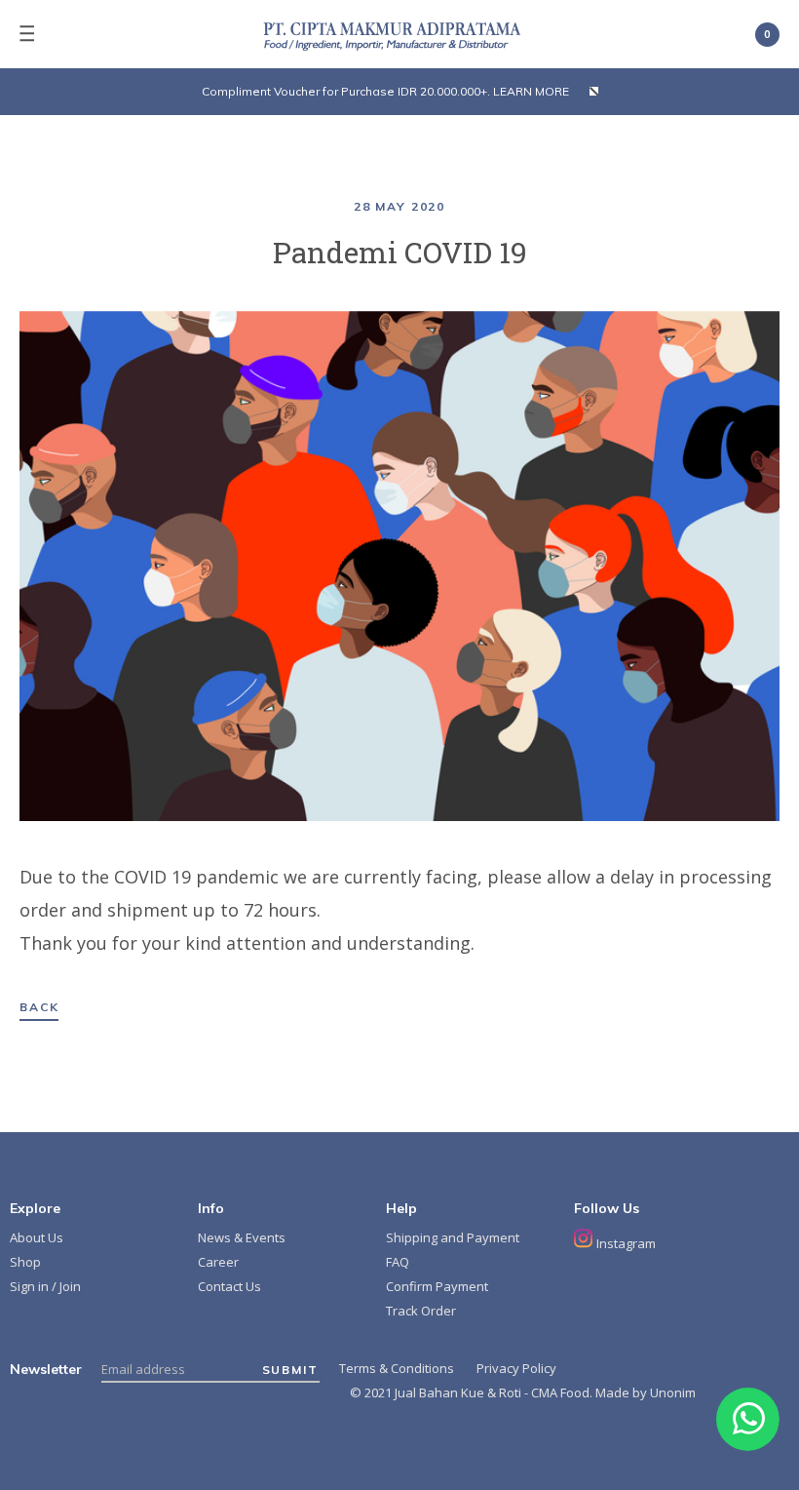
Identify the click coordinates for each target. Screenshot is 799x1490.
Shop (25, 1262)
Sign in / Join (45, 1286)
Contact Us (229, 1286)
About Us (36, 1237)
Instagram (624, 1243)
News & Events (241, 1237)
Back (38, 1007)
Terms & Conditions (396, 1368)
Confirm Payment (437, 1286)
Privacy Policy (516, 1368)
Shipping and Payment (452, 1237)
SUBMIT (290, 1370)
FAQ (397, 1262)
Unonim (673, 1392)
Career (218, 1262)
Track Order (421, 1310)
